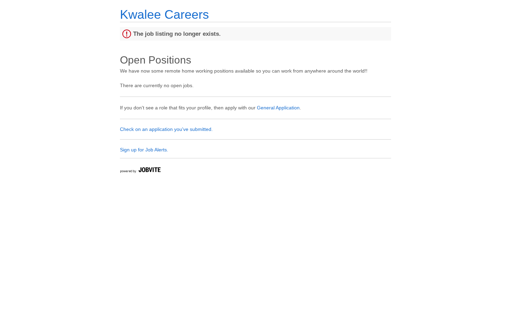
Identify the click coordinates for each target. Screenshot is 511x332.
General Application (278, 107)
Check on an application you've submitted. (166, 129)
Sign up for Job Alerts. (144, 149)
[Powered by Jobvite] (140, 171)
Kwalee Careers (164, 14)
